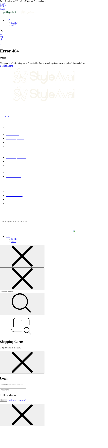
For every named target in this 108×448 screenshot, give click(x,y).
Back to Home (6, 66)
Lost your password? (17, 400)
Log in (3, 400)
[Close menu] (22, 256)
